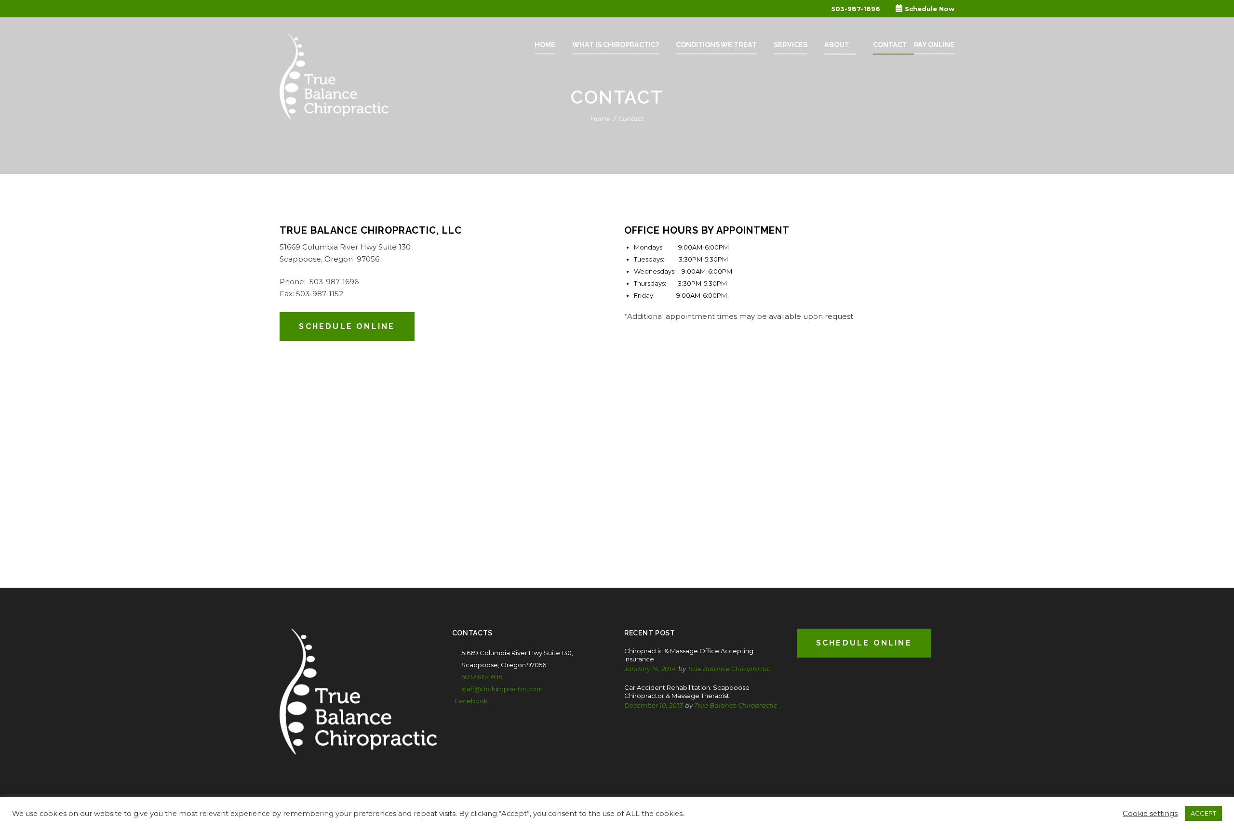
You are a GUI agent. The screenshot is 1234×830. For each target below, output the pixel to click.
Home (600, 118)
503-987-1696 (856, 9)
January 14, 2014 (650, 668)
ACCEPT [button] (1203, 813)
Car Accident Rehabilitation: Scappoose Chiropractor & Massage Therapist (687, 691)
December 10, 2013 (653, 705)
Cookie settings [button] (1150, 813)
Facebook (471, 701)
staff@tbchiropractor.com (502, 689)
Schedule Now (929, 9)
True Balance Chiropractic (728, 668)
